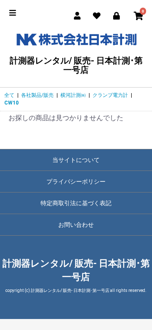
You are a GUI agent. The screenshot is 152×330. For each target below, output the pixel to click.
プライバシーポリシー (76, 181)
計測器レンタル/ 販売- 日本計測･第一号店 (76, 64)
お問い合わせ (76, 224)
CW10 (11, 103)
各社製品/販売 (37, 95)
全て (9, 95)
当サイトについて (76, 160)
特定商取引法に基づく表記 (76, 203)
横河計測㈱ (73, 95)
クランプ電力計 (110, 95)
